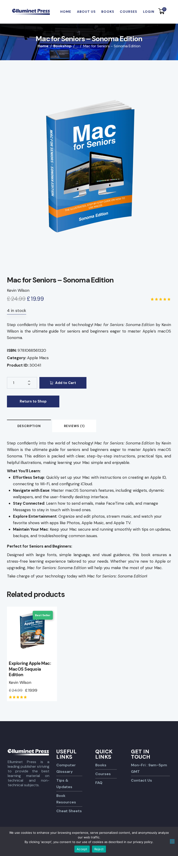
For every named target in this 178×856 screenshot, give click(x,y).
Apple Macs (38, 357)
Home (43, 46)
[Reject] (172, 841)
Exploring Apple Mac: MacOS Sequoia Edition (30, 669)
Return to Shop (33, 401)
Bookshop (62, 46)
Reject (99, 849)
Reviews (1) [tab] (74, 426)
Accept (82, 849)
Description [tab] (29, 426)
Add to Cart (65, 382)
